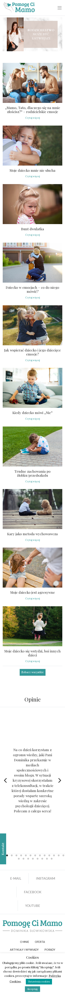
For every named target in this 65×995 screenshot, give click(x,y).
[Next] (59, 780)
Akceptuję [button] (32, 989)
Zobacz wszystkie (32, 672)
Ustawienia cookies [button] (39, 981)
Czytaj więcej (32, 117)
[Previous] (6, 780)
